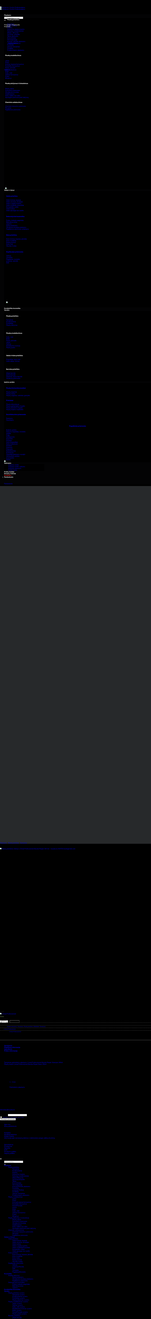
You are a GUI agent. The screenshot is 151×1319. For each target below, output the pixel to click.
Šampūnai (23, 843)
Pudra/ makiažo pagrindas (21, 1284)
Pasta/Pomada (17, 1206)
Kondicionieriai (17, 1171)
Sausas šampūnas (18, 1193)
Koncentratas (16, 1183)
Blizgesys (15, 1216)
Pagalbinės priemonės (77, 426)
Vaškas (14, 1265)
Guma (14, 1207)
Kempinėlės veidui (18, 1249)
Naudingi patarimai (10, 1134)
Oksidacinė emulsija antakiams (22, 1279)
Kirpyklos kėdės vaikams (16, 466)
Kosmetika (8, 1274)
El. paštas (3, 1115)
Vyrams (6, 310)
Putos (14, 1200)
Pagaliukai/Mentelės (19, 1272)
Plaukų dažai (16, 1219)
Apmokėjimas (8, 1144)
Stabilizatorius (17, 1225)
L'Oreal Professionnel (10, 1029)
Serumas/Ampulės (18, 1179)
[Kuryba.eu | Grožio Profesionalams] (12, 8)
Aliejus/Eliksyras (17, 1178)
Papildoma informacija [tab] (12, 1047)
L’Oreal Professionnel (15, 1031)
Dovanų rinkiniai (10, 473)
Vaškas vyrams (17, 1305)
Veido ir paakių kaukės (19, 1246)
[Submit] (5, 20)
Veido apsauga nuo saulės (21, 1251)
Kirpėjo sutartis (9, 1136)
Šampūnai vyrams (18, 1294)
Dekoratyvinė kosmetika (15, 216)
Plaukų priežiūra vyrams (16, 1293)
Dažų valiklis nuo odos (19, 1226)
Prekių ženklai (9, 472)
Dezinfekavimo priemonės (16, 414)
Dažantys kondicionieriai (20, 1176)
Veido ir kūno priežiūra (14, 355)
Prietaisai (9, 400)
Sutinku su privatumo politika (13, 1117)
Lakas (14, 1199)
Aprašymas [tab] (8, 1045)
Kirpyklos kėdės (13, 465)
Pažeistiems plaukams (17, 1087)
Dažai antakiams (18, 1277)
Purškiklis (15, 1188)
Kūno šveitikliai (17, 1256)
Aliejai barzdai (17, 1317)
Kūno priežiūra (11, 235)
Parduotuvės (8, 477)
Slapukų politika (9, 1153)
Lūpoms (15, 1288)
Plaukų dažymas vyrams (20, 1300)
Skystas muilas (17, 1261)
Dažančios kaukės (18, 1174)
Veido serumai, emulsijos (20, 1242)
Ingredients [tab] (8, 1049)
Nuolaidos (7, 1133)
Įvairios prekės (9, 382)
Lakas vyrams (17, 1303)
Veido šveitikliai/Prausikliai (21, 1247)
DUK (5, 1150)
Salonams (7, 463)
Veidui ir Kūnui (9, 1237)
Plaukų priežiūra (13, 20)
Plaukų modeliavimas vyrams (18, 1301)
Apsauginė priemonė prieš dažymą (24, 1228)
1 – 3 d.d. (13, 1082)
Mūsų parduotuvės (10, 1126)
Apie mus (7, 1124)
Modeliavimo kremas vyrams (22, 1308)
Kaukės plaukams (12, 1026)
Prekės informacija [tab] (10, 1051)
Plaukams (7, 15)
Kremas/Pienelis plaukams (21, 1186)
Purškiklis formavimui (19, 1204)
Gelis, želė (15, 1211)
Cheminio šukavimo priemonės (22, 1232)
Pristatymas (8, 1146)
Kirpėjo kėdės (12, 470)
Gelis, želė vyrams (18, 1307)
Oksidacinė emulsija (19, 1223)
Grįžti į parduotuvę (10, 70)
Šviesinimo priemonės (19, 1221)
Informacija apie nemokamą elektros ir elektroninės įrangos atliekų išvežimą (29, 1138)
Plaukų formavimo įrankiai (16, 388)
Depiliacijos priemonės (14, 252)
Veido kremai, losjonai (19, 1240)
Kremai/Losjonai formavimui (21, 1202)
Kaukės (14, 1172)
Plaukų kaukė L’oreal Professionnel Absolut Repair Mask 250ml (25, 1064)
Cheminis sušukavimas (13, 102)
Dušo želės (16, 1258)
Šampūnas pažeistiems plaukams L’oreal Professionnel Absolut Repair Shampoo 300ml (33, 1062)
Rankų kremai (17, 1260)
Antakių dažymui (13, 1275)
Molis (14, 1209)
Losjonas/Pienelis (18, 1267)
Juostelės (15, 1270)
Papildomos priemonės (20, 1235)
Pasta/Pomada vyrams (20, 1312)
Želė (13, 1268)
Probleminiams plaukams (20, 1195)
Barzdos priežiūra (13, 369)
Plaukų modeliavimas (13, 55)
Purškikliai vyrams (18, 1298)
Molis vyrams (16, 1310)
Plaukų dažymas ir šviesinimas (16, 83)
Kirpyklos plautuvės (14, 468)
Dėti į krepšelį (14, 1021)
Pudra (14, 1214)
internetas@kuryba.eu (7, 1110)
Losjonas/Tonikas (18, 1190)
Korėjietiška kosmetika (12, 308)
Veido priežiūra (12, 196)
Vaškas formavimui (18, 1212)
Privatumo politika (10, 1151)
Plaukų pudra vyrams (19, 1314)
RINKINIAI (36, 1026)
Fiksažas (15, 1233)
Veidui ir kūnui (9, 190)
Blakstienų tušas (17, 1286)
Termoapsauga (17, 1185)
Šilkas (14, 1181)
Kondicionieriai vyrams (20, 1296)
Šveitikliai (15, 1192)
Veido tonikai (16, 1244)
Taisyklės (7, 1148)
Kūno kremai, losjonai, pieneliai (22, 1254)
